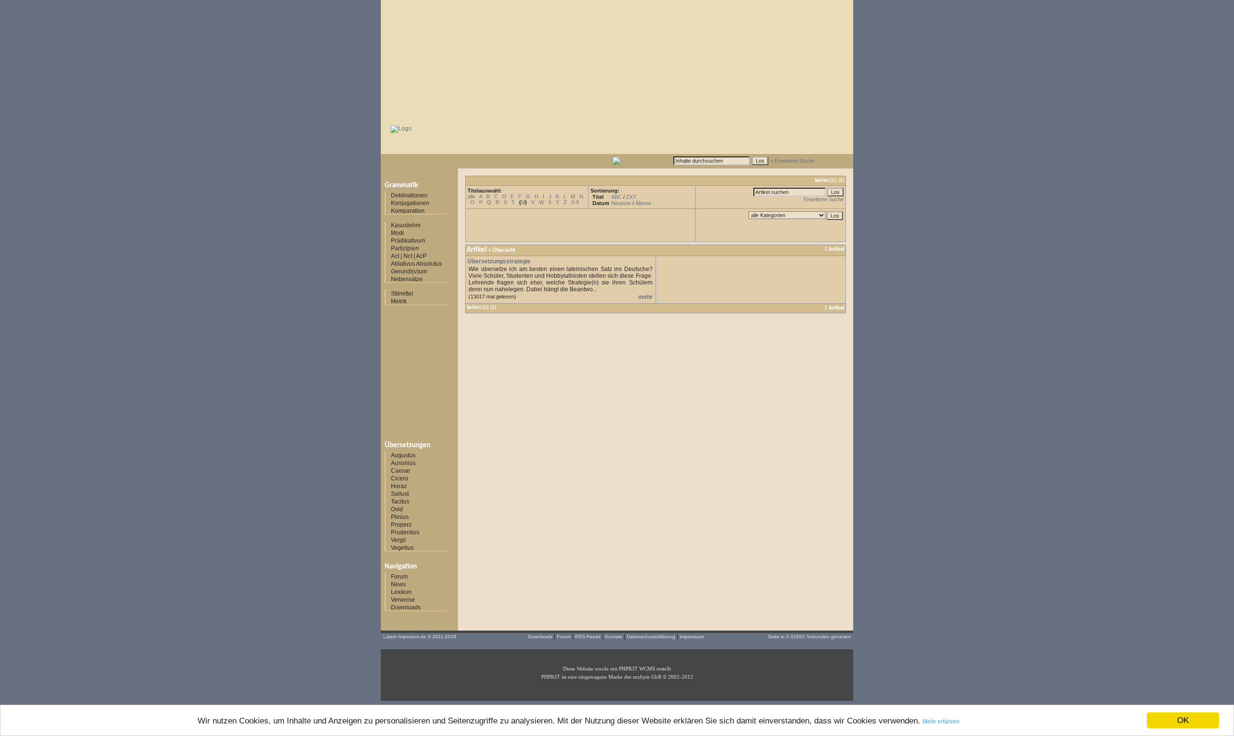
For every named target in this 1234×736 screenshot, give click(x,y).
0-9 (575, 202)
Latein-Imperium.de (404, 636)
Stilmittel (402, 293)
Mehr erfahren (941, 721)
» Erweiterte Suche (792, 161)
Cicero (399, 478)
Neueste (621, 203)
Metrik (399, 301)
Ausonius (403, 463)
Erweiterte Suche (824, 199)
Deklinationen (409, 195)
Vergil (398, 540)
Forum (399, 576)
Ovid (397, 509)
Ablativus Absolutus (416, 263)
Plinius (400, 517)
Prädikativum (408, 240)
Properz (401, 524)
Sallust (400, 494)
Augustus (403, 455)
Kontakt (613, 636)
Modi (397, 233)
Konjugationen (410, 203)
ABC (616, 197)
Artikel (477, 250)
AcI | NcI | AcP (409, 256)
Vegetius (402, 547)
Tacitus (400, 501)
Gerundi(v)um (409, 271)
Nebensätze (407, 279)
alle (471, 196)
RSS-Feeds (588, 636)
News (398, 584)
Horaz (399, 486)
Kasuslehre (406, 225)
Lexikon (401, 592)
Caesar (400, 470)
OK (1183, 720)
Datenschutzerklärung (651, 636)
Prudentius (405, 532)
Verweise (403, 599)
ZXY (631, 197)
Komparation (408, 210)
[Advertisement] (617, 60)
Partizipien (405, 248)
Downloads (406, 607)
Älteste (643, 203)
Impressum (692, 636)
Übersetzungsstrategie (499, 261)
